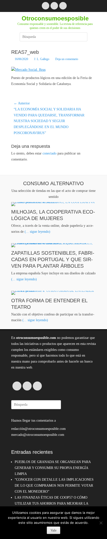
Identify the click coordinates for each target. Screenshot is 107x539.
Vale (53, 530)
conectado (49, 153)
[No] (100, 522)
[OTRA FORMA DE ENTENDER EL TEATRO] (53, 293)
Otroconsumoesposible (55, 18)
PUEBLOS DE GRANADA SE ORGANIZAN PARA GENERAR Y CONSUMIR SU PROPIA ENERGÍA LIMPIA (53, 468)
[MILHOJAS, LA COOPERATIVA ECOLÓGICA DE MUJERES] (53, 204)
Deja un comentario (66, 59)
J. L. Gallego (41, 59)
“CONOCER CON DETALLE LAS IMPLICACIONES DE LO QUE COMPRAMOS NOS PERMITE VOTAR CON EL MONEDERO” (54, 485)
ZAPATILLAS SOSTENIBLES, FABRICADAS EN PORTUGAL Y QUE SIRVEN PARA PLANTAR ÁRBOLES (52, 259)
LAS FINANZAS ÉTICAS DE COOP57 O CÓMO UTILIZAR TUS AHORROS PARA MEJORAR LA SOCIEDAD (51, 503)
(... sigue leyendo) (37, 231)
